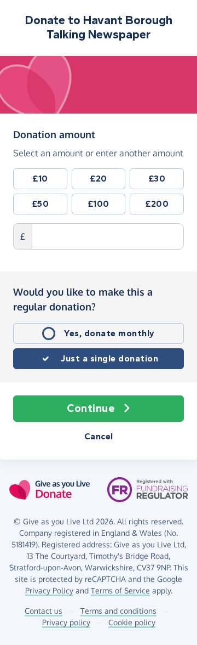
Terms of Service (120, 590)
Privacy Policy (49, 590)
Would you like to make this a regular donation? (83, 299)
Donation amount (54, 134)
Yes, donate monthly (109, 333)
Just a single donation (109, 358)
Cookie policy (131, 622)
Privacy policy (66, 622)
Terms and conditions (118, 610)
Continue (90, 408)
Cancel (98, 436)
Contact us (43, 610)
